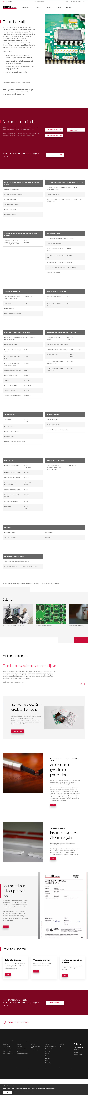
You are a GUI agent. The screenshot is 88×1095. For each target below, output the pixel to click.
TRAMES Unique (6, 1046)
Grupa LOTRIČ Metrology (50, 1046)
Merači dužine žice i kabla (8, 1053)
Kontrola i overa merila (21, 1048)
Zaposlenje (47, 1058)
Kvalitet (47, 1055)
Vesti (61, 1046)
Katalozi (47, 1060)
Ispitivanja (19, 1051)
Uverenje (47, 1053)
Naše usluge (25, 7)
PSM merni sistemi (78, 1054)
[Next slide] (85, 640)
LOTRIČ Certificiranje (78, 1052)
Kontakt (68, 7)
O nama (58, 7)
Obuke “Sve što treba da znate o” (36, 1047)
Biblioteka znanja (34, 1050)
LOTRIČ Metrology (77, 1049)
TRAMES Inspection (7, 1048)
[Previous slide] (76, 640)
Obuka (47, 7)
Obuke (33, 1044)
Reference (47, 1051)
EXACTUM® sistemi (7, 1051)
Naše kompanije (48, 1048)
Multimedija (47, 1062)
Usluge (19, 1044)
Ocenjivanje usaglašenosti (22, 1053)
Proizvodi (37, 7)
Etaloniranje (19, 1046)
